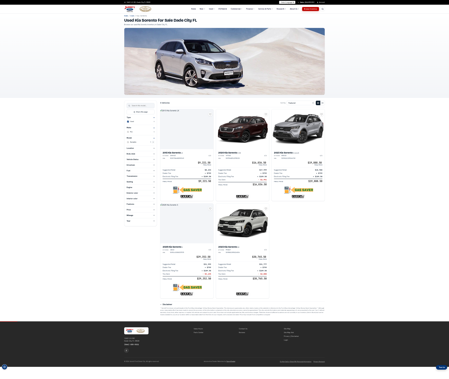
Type (129, 117)
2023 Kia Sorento (286, 152)
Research (281, 9)
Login (286, 340)
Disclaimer (167, 304)
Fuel (128, 170)
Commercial (236, 9)
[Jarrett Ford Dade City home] (139, 9)
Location (130, 148)
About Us (294, 9)
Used (212, 9)
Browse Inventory (310, 9)
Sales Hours (198, 329)
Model (129, 138)
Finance (250, 9)
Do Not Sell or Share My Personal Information (295, 362)
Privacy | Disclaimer (291, 336)
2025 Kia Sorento (173, 247)
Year (128, 221)
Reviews (242, 332)
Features (130, 204)
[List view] (322, 103)
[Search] (129, 105)
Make (129, 127)
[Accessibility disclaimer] (4, 367)
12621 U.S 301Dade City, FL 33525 (131, 339)
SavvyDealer (230, 361)
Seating (130, 182)
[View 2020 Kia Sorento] (242, 129)
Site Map (287, 329)
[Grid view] (318, 103)
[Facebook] (126, 350)
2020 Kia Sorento (229, 152)
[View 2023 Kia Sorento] (298, 129)
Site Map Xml (289, 332)
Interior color (132, 198)
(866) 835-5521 (131, 344)
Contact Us (243, 329)
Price (129, 210)
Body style (131, 154)
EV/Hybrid (223, 9)
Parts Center (198, 332)
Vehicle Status (132, 159)
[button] (187, 190)
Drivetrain (131, 165)
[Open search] (322, 9)
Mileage (130, 215)
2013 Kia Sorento (173, 152)
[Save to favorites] (210, 114)
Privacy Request (319, 362)
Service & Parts (265, 9)
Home (193, 9)
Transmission (132, 176)
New (202, 9)
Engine (129, 187)
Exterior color (132, 193)
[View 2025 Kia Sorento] (186, 223)
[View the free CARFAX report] (186, 197)
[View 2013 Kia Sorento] (186, 129)
